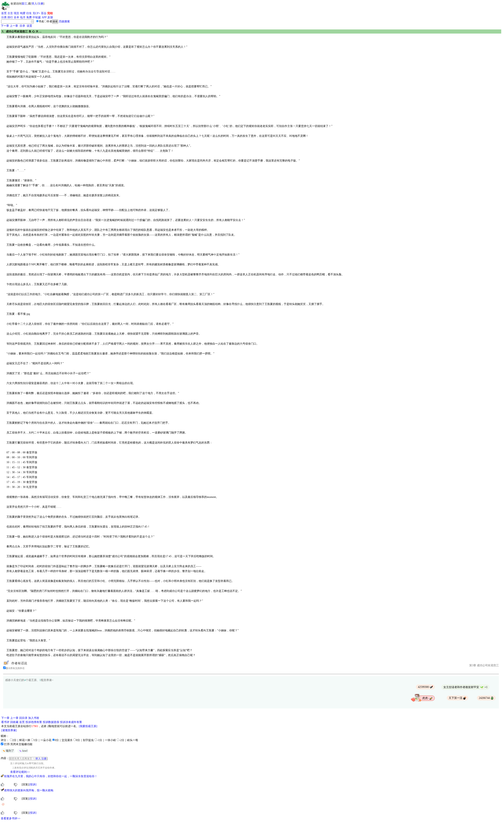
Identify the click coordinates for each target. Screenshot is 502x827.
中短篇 (37, 17)
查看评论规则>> (20, 771)
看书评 (5, 722)
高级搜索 (64, 21)
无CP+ (36, 13)
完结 (50, 13)
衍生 (29, 13)
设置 (29, 25)
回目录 (23, 718)
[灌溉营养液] (9, 730)
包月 (22, 17)
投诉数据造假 (51, 722)
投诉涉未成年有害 (71, 722)
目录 (22, 25)
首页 (4, 13)
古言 (10, 13)
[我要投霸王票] (88, 726)
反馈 (50, 17)
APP (44, 17)
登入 (34, 3)
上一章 (14, 25)
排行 (10, 17)
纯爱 (22, 13)
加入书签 (33, 718)
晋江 (24, 3)
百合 (43, 13)
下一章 (5, 25)
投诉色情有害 (33, 722)
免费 (29, 17)
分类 (4, 17)
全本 (16, 17)
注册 (40, 3)
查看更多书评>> (10, 818)
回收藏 (14, 722)
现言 (16, 13)
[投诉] (32, 784)
